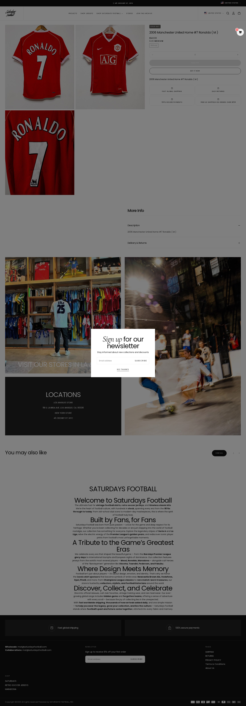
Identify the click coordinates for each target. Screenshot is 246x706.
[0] (240, 33)
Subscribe (141, 360)
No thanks (123, 369)
